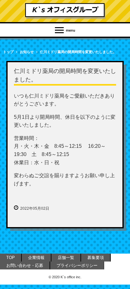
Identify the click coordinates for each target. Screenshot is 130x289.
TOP (10, 257)
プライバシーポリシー (77, 265)
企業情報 (36, 257)
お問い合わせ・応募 (24, 265)
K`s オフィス (65, 11)
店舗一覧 (66, 257)
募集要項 (95, 257)
